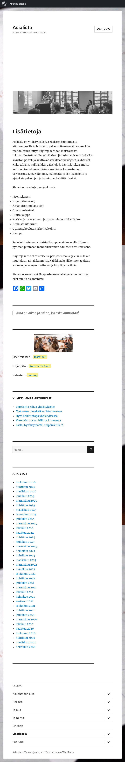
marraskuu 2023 (26, 546)
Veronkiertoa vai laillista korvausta (38, 420)
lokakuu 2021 (24, 592)
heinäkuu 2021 (25, 596)
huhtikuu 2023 (25, 555)
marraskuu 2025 (26, 500)
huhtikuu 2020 (25, 637)
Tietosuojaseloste (33, 752)
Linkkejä (18, 725)
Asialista (22, 27)
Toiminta (18, 717)
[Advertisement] (63, 65)
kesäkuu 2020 (25, 628)
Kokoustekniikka (24, 693)
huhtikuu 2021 (25, 610)
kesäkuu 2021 (24, 601)
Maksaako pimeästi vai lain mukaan (39, 411)
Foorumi (18, 741)
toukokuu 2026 (26, 482)
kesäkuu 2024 (25, 532)
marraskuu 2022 (26, 564)
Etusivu (17, 685)
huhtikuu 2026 (25, 487)
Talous (17, 709)
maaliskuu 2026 (26, 491)
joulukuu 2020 (25, 615)
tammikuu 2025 (26, 514)
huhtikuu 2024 (25, 537)
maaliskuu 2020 (26, 642)
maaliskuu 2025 (26, 509)
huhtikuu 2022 (25, 578)
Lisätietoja (20, 733)
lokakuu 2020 (24, 624)
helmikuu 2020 (25, 647)
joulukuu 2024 (25, 519)
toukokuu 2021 (25, 605)
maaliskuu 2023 (26, 560)
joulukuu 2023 (25, 541)
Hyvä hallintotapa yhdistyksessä (37, 415)
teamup (32, 375)
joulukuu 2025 (25, 496)
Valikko (103, 29)
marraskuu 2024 (26, 523)
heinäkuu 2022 (25, 569)
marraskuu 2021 (26, 587)
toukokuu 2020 (25, 633)
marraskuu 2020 (26, 619)
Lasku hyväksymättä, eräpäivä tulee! (39, 425)
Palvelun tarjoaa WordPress (59, 752)
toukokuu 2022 (25, 573)
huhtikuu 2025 (25, 505)
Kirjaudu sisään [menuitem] (18, 3)
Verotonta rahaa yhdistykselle (35, 406)
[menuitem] (4, 4)
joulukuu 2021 (25, 583)
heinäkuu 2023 (25, 551)
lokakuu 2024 (24, 528)
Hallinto (18, 701)
